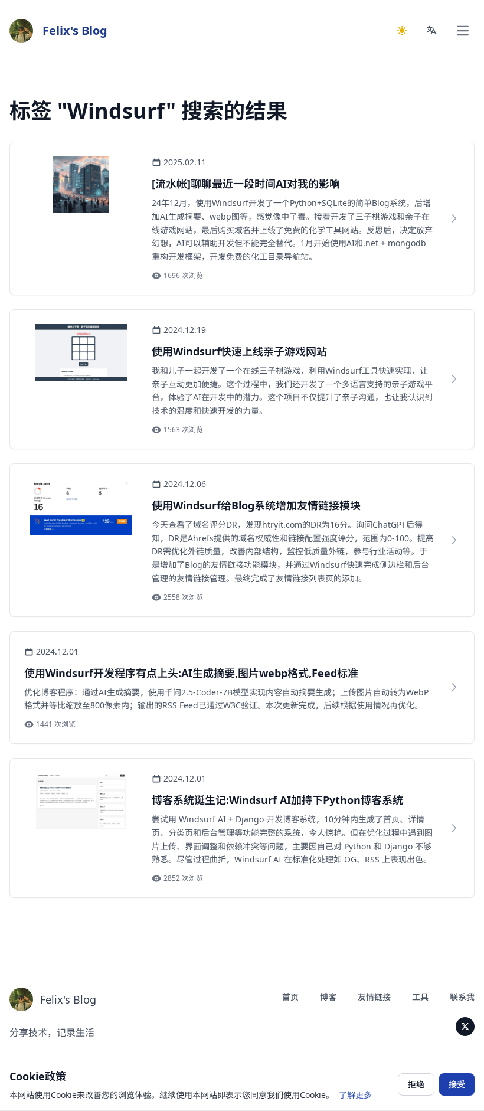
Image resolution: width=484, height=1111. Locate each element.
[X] (465, 1026)
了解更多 (355, 1094)
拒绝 (416, 1084)
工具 (420, 996)
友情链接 (374, 996)
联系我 (462, 996)
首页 (290, 996)
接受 (457, 1084)
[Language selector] (432, 31)
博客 (328, 996)
